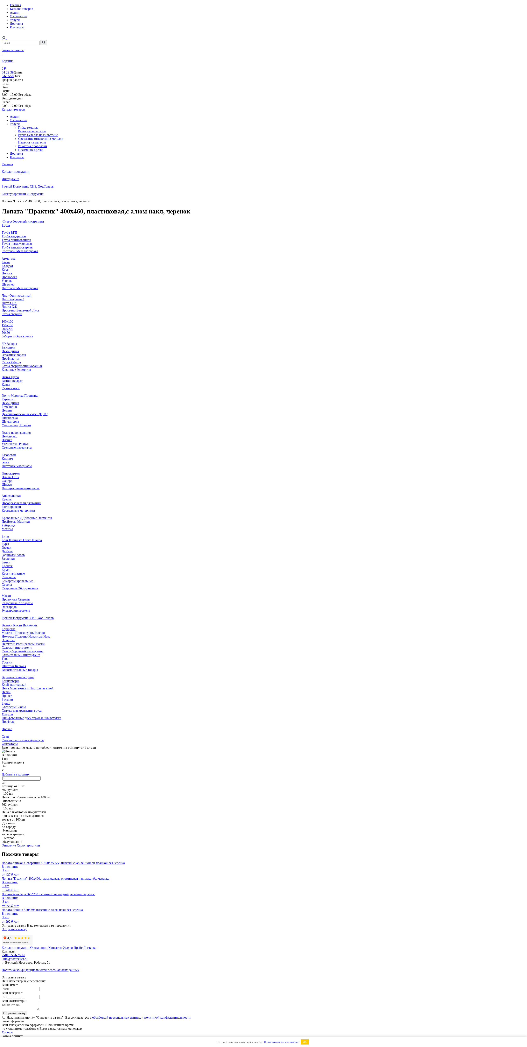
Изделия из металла (32, 142)
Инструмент (10, 179)
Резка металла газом (32, 131)
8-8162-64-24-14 (13, 955)
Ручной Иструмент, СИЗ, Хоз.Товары (28, 186)
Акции (15, 12)
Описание (9, 845)
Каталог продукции (15, 171)
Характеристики (28, 845)
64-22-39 (8, 72)
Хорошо (7, 1032)
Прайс (78, 947)
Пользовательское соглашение (281, 1042)
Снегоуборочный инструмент (22, 194)
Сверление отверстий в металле (40, 138)
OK (305, 1042)
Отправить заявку (14, 929)
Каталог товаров (21, 8)
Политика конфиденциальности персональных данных (40, 970)
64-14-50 (8, 76)
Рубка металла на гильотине (38, 135)
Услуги (15, 20)
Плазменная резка (30, 150)
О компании (18, 16)
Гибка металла (28, 127)
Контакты (17, 27)
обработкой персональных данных (116, 1017)
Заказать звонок (13, 50)
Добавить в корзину (16, 774)
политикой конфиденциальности (167, 1017)
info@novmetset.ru (14, 959)
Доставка (16, 23)
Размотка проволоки (32, 146)
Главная (15, 5)
